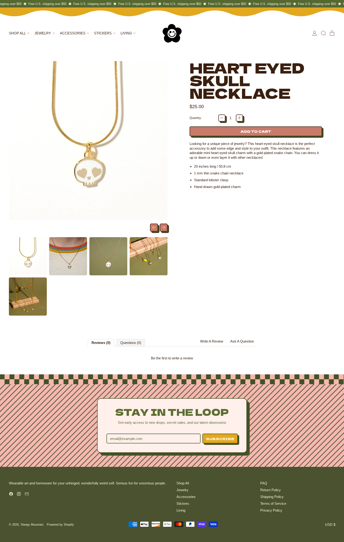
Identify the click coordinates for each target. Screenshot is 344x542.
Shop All (182, 483)
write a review (182, 358)
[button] (323, 33)
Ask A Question (242, 341)
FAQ (263, 483)
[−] (221, 118)
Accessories (186, 497)
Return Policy (270, 490)
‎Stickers (182, 503)
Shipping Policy (272, 497)
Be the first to (172, 358)
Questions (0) (130, 343)
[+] (239, 118)
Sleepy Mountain (32, 524)
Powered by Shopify (60, 524)
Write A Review (211, 341)
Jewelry (182, 490)
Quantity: (196, 118)
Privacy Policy (271, 510)
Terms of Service (273, 503)
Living (180, 510)
